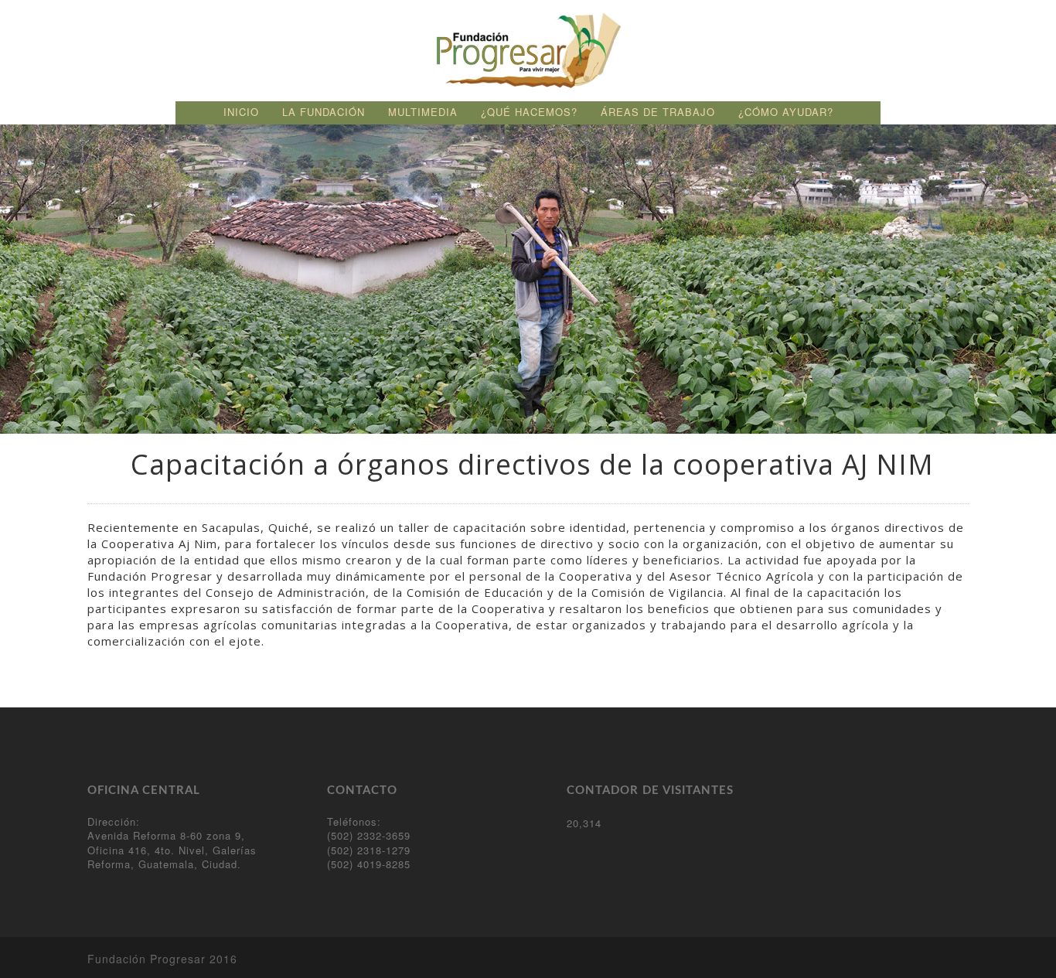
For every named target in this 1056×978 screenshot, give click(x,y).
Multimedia (423, 111)
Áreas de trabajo (658, 111)
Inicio (241, 111)
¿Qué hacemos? (529, 111)
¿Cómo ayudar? (785, 111)
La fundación (323, 111)
